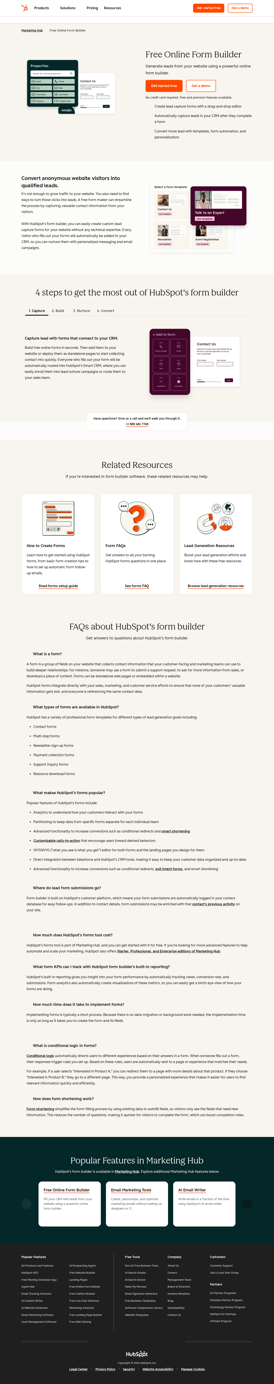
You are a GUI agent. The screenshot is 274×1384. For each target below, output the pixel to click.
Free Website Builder (82, 1272)
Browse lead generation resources (216, 586)
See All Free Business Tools (141, 1265)
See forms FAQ (137, 586)
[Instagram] (112, 1342)
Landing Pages (78, 1279)
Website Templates (137, 1315)
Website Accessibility (158, 1369)
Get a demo (240, 8)
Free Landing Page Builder (85, 1315)
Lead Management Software (39, 1321)
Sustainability (176, 1307)
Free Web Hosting (80, 1321)
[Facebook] (100, 1342)
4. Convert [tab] (105, 311)
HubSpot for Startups (223, 1314)
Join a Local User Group (224, 1272)
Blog (170, 1300)
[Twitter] (137, 1342)
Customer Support (221, 1265)
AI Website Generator (34, 1307)
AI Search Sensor (135, 1279)
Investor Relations (179, 1293)
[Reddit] (162, 1342)
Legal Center (78, 1369)
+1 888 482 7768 (137, 424)
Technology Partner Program (227, 1307)
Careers (172, 1272)
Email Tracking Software (36, 1293)
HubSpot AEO (29, 1272)
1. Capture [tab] (37, 311)
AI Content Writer (32, 1300)
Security (129, 1369)
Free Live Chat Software (84, 1300)
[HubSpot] (24, 8)
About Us (173, 1265)
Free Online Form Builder (67, 1190)
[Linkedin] (149, 1342)
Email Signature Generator (141, 1293)
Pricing (92, 8)
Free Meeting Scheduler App (39, 1279)
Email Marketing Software (37, 1315)
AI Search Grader (135, 1272)
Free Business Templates (140, 1300)
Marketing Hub (32, 30)
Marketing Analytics (81, 1307)
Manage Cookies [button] (193, 1369)
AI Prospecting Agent (82, 1265)
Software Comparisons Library (144, 1307)
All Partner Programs (223, 1293)
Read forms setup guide (58, 586)
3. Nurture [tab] (81, 311)
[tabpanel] (137, 362)
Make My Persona (135, 1286)
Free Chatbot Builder (82, 1293)
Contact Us (174, 1315)
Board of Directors (179, 1286)
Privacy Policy (105, 1369)
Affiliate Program (221, 1321)
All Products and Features (37, 1265)
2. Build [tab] (58, 311)
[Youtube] (124, 1342)
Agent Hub (28, 1286)
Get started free (208, 8)
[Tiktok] (174, 1342)
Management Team (179, 1279)
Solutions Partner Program (226, 1300)
